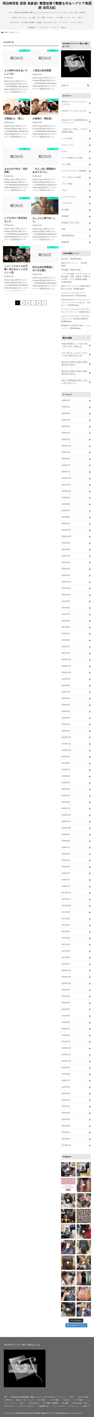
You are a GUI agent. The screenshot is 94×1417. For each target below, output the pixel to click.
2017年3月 (66, 951)
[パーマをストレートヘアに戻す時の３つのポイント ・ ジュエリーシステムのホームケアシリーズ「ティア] (84, 1247)
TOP (10, 12)
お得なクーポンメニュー (19, 17)
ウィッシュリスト (43, 27)
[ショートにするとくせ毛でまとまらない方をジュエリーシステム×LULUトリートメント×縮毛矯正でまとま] (68, 1262)
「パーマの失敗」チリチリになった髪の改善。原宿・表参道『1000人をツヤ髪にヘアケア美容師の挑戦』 (76, 276)
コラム (64, 151)
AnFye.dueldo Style (50, 22)
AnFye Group (14, 22)
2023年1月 (66, 523)
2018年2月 (66, 880)
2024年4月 (66, 452)
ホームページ (55, 27)
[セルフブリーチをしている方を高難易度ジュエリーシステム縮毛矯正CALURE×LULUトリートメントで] (84, 1262)
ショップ (67, 17)
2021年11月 (66, 588)
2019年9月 (66, 757)
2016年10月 (66, 983)
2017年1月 (66, 964)
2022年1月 (66, 575)
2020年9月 (66, 679)
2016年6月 (66, 1009)
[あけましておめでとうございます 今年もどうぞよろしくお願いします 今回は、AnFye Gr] (68, 1185)
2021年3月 (66, 640)
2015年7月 (66, 1080)
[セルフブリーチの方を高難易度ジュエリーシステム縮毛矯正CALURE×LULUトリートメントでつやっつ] (68, 1247)
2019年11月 (66, 744)
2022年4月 (66, 562)
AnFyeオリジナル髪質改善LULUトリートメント (75, 121)
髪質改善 (65, 242)
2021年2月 (66, 647)
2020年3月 (66, 718)
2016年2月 (66, 1035)
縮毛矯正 (65, 216)
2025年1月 (66, 439)
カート (74, 17)
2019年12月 (66, 737)
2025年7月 (66, 407)
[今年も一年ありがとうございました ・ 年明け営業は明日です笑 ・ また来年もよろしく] (84, 1216)
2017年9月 (66, 912)
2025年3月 (66, 426)
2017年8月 (66, 919)
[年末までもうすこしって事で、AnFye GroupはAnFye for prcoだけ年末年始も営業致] (84, 1278)
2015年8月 (66, 1074)
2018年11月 (66, 821)
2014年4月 (66, 1119)
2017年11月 (66, 899)
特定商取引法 (32, 27)
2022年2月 (66, 569)
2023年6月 (66, 517)
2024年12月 (66, 446)
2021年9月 (66, 601)
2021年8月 (66, 608)
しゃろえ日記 (67, 138)
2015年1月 (66, 1106)
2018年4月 (66, 867)
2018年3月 (66, 873)
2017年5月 (66, 938)
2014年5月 (66, 1113)
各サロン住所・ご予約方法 (77, 12)
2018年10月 (66, 828)
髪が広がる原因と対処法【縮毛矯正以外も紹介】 (74, 363)
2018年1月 (66, 886)
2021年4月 (66, 634)
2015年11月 (66, 1055)
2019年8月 (66, 763)
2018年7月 (66, 847)
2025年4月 (66, 420)
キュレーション (68, 145)
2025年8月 (66, 400)
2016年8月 (66, 996)
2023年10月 (66, 491)
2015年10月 (66, 1061)
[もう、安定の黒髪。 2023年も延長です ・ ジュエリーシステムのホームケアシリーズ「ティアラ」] (84, 1169)
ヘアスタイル (67, 203)
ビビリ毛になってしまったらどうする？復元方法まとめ (74, 354)
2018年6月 (66, 854)
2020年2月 (66, 724)
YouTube (50, 17)
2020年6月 (66, 698)
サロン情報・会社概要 (27, 22)
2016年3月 (66, 1029)
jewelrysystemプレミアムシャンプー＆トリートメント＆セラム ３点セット (75, 302)
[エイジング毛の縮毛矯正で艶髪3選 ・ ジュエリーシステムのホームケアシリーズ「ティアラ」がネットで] (84, 1200)
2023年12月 (66, 478)
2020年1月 (66, 731)
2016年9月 (66, 990)
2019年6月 (66, 776)
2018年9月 (66, 834)
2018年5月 (66, 860)
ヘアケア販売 (59, 17)
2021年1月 (66, 653)
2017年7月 (66, 925)
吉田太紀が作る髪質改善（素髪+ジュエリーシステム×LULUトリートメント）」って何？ (40, 12)
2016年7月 (66, 1003)
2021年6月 (66, 621)
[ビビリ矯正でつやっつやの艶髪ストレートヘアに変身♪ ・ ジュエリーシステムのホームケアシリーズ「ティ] (68, 1294)
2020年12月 (66, 659)
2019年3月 (66, 796)
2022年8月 (66, 549)
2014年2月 (66, 1132)
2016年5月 (66, 1016)
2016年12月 (66, 970)
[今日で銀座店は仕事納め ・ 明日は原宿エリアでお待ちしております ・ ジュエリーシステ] (68, 1231)
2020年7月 (66, 692)
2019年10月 (66, 750)
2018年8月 (66, 841)
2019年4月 (66, 789)
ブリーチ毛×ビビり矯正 (71, 177)
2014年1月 (66, 1139)
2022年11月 (66, 530)
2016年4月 (66, 1022)
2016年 (12, 32)
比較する (63, 27)
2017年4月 (66, 944)
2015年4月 (66, 1093)
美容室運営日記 (68, 236)
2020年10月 (66, 672)
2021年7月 (66, 614)
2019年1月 (66, 808)
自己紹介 (64, 259)
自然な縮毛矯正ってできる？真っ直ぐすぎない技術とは (74, 345)
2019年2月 (66, 802)
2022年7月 (66, 556)
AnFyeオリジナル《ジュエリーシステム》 (74, 103)
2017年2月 (66, 957)
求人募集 (39, 22)
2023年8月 (66, 504)
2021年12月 (66, 582)
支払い (80, 17)
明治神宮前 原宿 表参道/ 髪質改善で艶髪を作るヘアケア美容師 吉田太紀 (47, 5)
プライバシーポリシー (77, 22)
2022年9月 (66, 543)
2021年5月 (66, 627)
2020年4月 (66, 711)
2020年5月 (66, 705)
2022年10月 (66, 536)
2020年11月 (66, 666)
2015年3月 (66, 1100)
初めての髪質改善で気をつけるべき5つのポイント (74, 381)
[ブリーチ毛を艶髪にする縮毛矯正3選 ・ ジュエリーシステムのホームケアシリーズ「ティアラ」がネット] (84, 1294)
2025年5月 (66, 413)
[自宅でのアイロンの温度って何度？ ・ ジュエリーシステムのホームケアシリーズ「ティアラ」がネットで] (68, 1278)
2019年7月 (66, 770)
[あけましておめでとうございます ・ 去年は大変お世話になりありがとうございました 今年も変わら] (68, 1216)
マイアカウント (63, 22)
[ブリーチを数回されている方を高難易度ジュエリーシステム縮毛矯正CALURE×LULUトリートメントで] (68, 1200)
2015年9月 (66, 1068)
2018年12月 (66, 815)
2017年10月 (66, 906)
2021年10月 (66, 595)
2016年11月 (66, 977)
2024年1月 (66, 472)
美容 (63, 229)
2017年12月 (66, 893)
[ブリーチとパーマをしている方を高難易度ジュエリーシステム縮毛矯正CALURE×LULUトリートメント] (68, 1309)
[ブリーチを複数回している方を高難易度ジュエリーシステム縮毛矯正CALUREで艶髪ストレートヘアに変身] (84, 1231)
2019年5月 (66, 783)
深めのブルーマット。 (70, 263)
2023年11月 (66, 485)
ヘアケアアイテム (69, 197)
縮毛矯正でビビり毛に (71, 223)
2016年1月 (66, 1042)
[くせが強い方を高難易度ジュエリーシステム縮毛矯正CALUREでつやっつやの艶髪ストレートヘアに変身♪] (68, 1169)
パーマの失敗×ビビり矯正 (72, 158)
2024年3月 (66, 459)
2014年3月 (66, 1126)
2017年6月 (66, 931)
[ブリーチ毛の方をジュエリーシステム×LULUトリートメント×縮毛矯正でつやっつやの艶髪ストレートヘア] (84, 1185)
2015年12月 (66, 1048)
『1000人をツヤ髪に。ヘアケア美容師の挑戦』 (75, 130)
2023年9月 (66, 498)
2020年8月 (66, 685)
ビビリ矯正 (32, 17)
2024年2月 (66, 465)
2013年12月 (66, 1145)
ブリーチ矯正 (41, 17)
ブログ (64, 190)
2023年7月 (66, 510)
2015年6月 (66, 1087)
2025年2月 (66, 433)
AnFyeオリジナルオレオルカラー (74, 112)
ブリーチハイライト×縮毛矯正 (74, 171)
